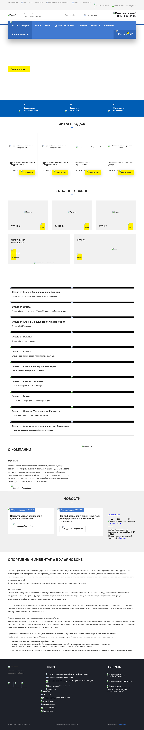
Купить (31, 172)
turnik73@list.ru (130, 6)
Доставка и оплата (64, 25)
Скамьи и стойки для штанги (79, 674)
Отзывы (83, 25)
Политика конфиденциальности (66, 724)
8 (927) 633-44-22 (37, 2)
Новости (95, 25)
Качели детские (65, 686)
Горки (54, 689)
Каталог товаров (20, 34)
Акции (38, 25)
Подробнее (26, 488)
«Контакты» (127, 650)
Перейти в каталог (19, 69)
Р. (130, 33)
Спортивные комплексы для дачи (69, 682)
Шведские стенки (66, 677)
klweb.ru (122, 724)
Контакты (109, 25)
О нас (48, 25)
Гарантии (53, 711)
